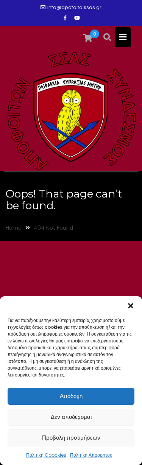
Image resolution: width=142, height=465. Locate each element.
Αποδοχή (71, 396)
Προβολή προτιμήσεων (71, 438)
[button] (130, 305)
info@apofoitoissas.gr (74, 7)
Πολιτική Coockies (46, 455)
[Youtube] (77, 18)
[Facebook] (65, 18)
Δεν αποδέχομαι (71, 417)
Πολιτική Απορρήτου (91, 455)
